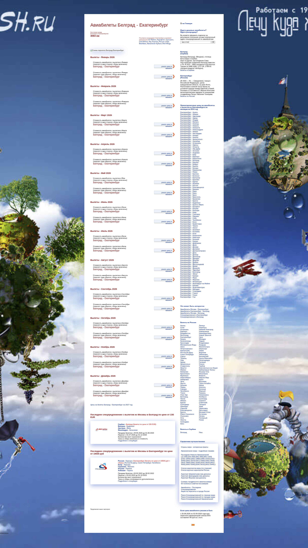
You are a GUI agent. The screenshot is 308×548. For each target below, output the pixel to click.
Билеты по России (187, 96)
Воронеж (202, 352)
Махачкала (203, 374)
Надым (202, 341)
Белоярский (203, 356)
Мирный (202, 391)
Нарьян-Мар (204, 377)
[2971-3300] (200, 460)
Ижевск (183, 370)
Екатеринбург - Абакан (189, 114)
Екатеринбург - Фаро (188, 278)
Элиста (183, 420)
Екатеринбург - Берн (188, 193)
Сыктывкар (184, 404)
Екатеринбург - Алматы (189, 126)
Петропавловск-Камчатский (186, 350)
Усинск (201, 364)
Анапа (182, 326)
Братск (183, 412)
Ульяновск (184, 416)
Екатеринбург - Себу (188, 218)
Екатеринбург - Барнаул (189, 156)
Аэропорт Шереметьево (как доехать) (196, 474)
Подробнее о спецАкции (127, 441)
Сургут (183, 356)
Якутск (182, 383)
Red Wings (166, 43)
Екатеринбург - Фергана (189, 280)
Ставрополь (185, 366)
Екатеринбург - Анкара (189, 135)
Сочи (182, 327)
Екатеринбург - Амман (189, 131)
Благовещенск (186, 410)
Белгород (184, 397)
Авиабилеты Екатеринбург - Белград (194, 311)
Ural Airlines (143, 42)
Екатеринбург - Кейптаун (190, 237)
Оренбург (184, 406)
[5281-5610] (200, 464)
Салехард (203, 399)
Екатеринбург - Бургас (189, 182)
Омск (182, 347)
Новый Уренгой (205, 335)
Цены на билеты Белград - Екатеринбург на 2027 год (111, 405)
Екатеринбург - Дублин (189, 262)
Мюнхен (131, 467)
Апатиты (202, 387)
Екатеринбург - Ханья (188, 228)
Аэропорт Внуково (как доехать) (193, 478)
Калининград (185, 341)
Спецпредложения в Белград (191, 317)
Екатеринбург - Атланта (189, 147)
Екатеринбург (185, 337)
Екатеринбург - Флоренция (191, 282)
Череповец (203, 408)
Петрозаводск (204, 360)
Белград (183, 432)
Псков (201, 420)
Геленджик (184, 422)
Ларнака (127, 465)
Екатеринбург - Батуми (189, 208)
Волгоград (184, 335)
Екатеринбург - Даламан (190, 249)
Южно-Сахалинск (187, 414)
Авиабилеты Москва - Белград (192, 313)
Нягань (202, 416)
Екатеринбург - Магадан (189, 289)
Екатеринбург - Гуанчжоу (190, 214)
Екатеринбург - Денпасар (190, 257)
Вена (129, 428)
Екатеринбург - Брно (188, 195)
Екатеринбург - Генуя (188, 295)
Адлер (182, 362)
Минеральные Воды (188, 345)
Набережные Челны (207, 370)
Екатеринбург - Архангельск (191, 139)
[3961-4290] (195, 462)
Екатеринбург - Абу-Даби (190, 149)
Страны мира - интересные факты (194, 447)
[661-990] (199, 457)
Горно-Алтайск (205, 383)
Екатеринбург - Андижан (190, 153)
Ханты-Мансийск (205, 358)
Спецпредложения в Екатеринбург (194, 315)
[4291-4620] (205, 462)
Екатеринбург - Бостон (189, 185)
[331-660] (191, 457)
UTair (167, 42)
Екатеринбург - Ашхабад (190, 141)
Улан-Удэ (184, 395)
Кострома (203, 414)
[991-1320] (208, 457)
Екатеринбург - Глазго (189, 293)
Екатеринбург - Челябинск (190, 220)
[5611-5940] (209, 464)
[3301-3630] (210, 460)
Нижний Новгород (206, 329)
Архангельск (185, 364)
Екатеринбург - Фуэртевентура (192, 287)
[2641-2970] (190, 460)
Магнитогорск (204, 347)
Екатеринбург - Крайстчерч (191, 224)
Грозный (202, 362)
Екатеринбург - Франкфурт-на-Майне (195, 283)
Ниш (200, 432)
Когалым (202, 389)
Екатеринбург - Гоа (187, 297)
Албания (121, 470)
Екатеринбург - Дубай (188, 266)
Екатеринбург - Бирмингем (191, 170)
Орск (201, 337)
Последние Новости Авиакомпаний (195, 455)
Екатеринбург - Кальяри (189, 210)
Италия (121, 468)
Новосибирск (185, 377)
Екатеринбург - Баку (188, 155)
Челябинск (156, 463)
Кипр (120, 465)
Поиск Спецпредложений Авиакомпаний (197, 499)
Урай (201, 406)
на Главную (187, 23)
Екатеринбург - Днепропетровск (192, 251)
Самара (183, 389)
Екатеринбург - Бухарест (190, 207)
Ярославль (203, 410)
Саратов (183, 408)
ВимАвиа (142, 43)
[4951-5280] (190, 464)
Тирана (130, 470)
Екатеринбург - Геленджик (190, 291)
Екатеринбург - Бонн (188, 222)
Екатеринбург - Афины (189, 145)
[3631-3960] (185, 462)
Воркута (202, 376)
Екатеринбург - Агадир (189, 120)
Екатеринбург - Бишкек (189, 285)
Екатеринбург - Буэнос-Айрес (192, 205)
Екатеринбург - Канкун (189, 241)
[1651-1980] (195, 459)
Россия (161, 42)
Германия (122, 467)
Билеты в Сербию (187, 70)
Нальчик (183, 385)
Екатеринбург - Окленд (189, 124)
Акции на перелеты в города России (195, 491)
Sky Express (153, 42)
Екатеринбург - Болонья (189, 176)
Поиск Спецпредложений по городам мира (198, 497)
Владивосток (185, 333)
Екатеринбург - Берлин (189, 162)
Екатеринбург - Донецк (189, 255)
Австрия (121, 428)
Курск (201, 379)
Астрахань (184, 329)
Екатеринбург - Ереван (189, 276)
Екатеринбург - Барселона (190, 158)
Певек (201, 351)
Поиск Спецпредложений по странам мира (198, 495)
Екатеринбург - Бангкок (189, 174)
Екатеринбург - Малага (189, 122)
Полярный (203, 418)
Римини (129, 468)
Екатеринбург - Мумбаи (189, 183)
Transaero (169, 40)
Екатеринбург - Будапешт (190, 203)
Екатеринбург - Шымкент (190, 230)
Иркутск (183, 368)
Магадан (202, 339)
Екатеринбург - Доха (188, 253)
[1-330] (184, 457)
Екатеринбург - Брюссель (190, 197)
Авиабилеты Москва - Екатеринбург (194, 309)
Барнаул (129, 461)
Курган (183, 402)
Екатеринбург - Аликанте (190, 128)
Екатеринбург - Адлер (189, 118)
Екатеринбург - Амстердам (191, 133)
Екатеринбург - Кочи (188, 233)
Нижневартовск (205, 333)
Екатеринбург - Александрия (191, 130)
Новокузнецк (204, 331)
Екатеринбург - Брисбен (189, 180)
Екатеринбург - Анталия (189, 151)
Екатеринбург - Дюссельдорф (192, 264)
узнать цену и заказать (166, 67)
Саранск (202, 401)
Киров (201, 385)
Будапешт (130, 426)
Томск (182, 393)
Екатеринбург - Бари (188, 191)
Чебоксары (203, 354)
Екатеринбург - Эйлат (188, 274)
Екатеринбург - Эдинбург (190, 270)
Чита (182, 381)
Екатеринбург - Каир (188, 212)
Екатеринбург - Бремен (189, 189)
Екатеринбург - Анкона (189, 137)
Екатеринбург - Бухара (189, 168)
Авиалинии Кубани (154, 43)
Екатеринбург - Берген (189, 166)
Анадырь (202, 345)
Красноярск (184, 374)
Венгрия (121, 426)
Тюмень (183, 358)
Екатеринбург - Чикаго (189, 226)
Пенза (182, 399)
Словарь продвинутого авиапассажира (196, 482)
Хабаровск (184, 379)
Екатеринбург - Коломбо (190, 232)
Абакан (183, 401)
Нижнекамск (204, 395)
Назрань (202, 393)
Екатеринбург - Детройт (189, 260)
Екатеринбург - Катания (189, 239)
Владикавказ (204, 343)
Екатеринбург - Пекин (188, 172)
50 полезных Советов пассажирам (194, 484)
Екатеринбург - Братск (189, 201)
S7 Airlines (152, 40)
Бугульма (202, 381)
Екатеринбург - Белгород (190, 272)
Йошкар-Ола (204, 372)
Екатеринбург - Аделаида (190, 116)
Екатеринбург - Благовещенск (192, 187)
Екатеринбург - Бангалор (190, 178)
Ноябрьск (202, 397)
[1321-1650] (185, 459)
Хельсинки (133, 430)
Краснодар (184, 343)
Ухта (182, 418)
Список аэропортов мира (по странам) (196, 468)
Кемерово (184, 372)
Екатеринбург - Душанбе (190, 268)
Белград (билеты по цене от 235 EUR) (141, 424)
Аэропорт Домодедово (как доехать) (195, 476)
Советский (203, 402)
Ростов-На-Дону (131, 463)
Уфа (182, 360)
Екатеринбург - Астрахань (190, 143)
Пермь (183, 387)
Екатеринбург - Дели (188, 245)
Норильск (202, 327)
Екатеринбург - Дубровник (190, 243)
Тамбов (202, 366)
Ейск (182, 424)
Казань (183, 339)
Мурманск (184, 376)
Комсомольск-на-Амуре (208, 368)
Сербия (121, 424)
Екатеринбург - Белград (189, 160)
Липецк (202, 326)
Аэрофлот (161, 40)
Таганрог (202, 404)
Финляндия (123, 430)
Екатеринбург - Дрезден (189, 258)
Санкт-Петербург (144, 463)
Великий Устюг (205, 412)
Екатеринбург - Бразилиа (190, 199)
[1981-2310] (205, 459)
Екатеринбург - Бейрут (189, 164)
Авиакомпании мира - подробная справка (197, 451)
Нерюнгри (203, 349)
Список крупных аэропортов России (195, 470)
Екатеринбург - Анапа (189, 112)
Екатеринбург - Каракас (189, 216)
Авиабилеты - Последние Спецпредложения (191, 488)
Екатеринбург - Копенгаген (191, 235)
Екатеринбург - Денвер (189, 247)
